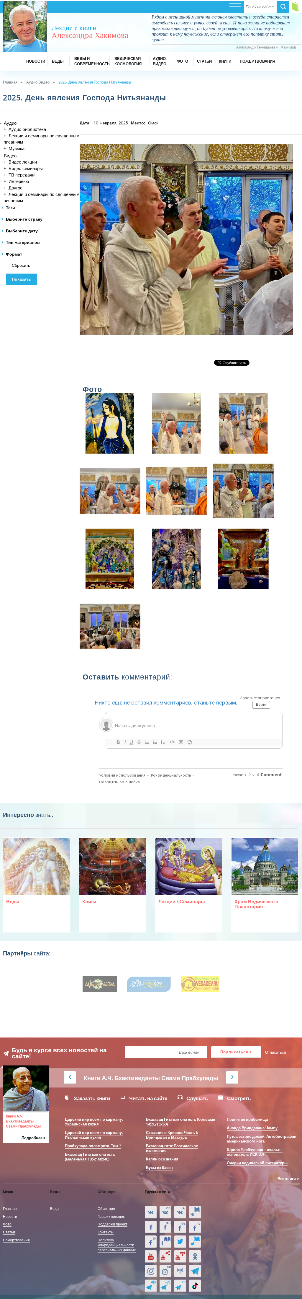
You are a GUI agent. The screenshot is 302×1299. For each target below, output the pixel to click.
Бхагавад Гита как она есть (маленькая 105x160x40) (90, 1157)
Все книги (287, 1178)
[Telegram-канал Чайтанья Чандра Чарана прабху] (165, 1286)
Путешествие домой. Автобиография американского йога (261, 1139)
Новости (10, 1216)
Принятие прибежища (247, 1119)
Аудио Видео (38, 82)
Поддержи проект (112, 1224)
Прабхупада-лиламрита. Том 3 (93, 1145)
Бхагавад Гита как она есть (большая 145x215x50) (180, 1122)
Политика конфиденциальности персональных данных (117, 1245)
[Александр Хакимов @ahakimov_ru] (180, 1241)
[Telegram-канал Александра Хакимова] (195, 1271)
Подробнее (32, 1138)
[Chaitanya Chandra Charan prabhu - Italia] (195, 1227)
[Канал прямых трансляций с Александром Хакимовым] (180, 1256)
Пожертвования (16, 1240)
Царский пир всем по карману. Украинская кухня (94, 1122)
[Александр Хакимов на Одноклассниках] (195, 1256)
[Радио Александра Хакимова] (180, 1271)
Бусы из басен (159, 1167)
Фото (7, 1224)
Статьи (9, 1232)
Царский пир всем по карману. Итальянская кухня (94, 1135)
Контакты (106, 1232)
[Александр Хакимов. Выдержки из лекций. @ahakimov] (151, 1227)
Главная (10, 82)
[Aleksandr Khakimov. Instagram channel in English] (165, 1271)
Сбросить (21, 265)
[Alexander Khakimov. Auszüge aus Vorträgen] (180, 1227)
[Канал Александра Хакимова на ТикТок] (195, 1286)
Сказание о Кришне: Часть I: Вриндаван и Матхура (172, 1135)
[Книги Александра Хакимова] (195, 1212)
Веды (54, 1208)
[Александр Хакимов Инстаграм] (151, 1271)
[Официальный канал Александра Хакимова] (151, 1256)
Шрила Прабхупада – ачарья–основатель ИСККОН (255, 1152)
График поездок (111, 1216)
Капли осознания (162, 1159)
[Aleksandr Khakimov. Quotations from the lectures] (165, 1212)
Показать (21, 279)
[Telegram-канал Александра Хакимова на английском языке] (180, 1286)
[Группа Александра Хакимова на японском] (151, 1241)
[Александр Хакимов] (180, 1212)
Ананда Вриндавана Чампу (252, 1127)
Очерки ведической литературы (257, 1162)
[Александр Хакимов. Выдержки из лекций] (151, 1212)
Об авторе (106, 1208)
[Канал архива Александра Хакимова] (165, 1256)
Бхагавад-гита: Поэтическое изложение (172, 1148)
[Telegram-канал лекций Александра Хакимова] (151, 1286)
